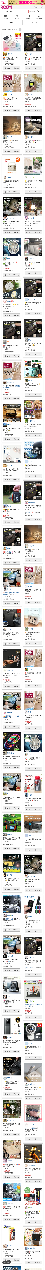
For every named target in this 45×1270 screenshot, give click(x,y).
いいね (17, 68)
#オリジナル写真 (30, 1128)
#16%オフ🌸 (9, 552)
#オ (34, 264)
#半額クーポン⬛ (10, 919)
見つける (17, 17)
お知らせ (28, 17)
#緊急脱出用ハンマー (31, 1004)
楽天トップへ (39, 7)
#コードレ (6, 387)
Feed (5, 17)
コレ (8, 68)
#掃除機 (17, 386)
